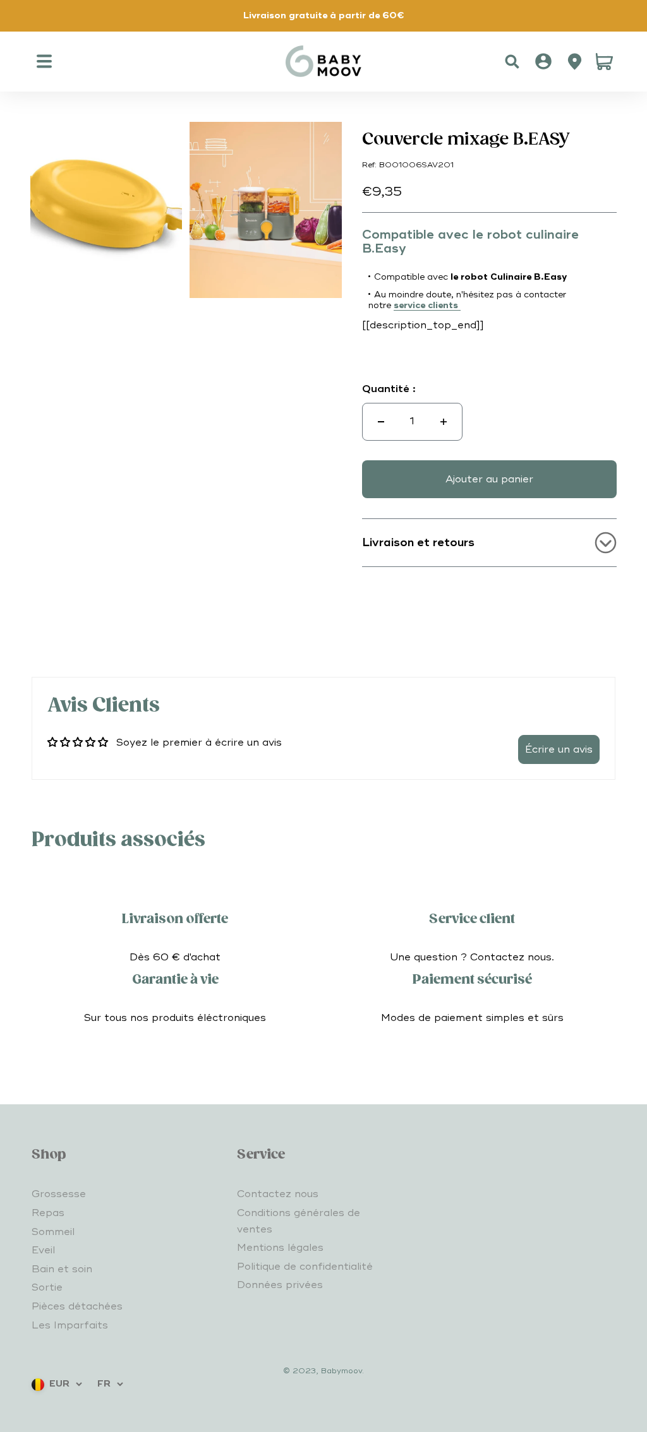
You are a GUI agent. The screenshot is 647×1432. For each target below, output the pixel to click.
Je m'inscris (323, 1270)
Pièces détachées (77, 1306)
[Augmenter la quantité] (443, 421)
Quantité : (389, 389)
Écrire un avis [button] (559, 749)
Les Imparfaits (70, 1325)
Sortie (47, 1287)
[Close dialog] (449, 1037)
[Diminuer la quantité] (381, 421)
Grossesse (59, 1194)
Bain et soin (62, 1269)
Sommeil (53, 1232)
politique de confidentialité (294, 1395)
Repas (48, 1213)
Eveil (43, 1250)
